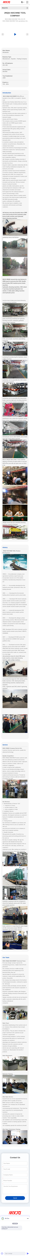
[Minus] (28, 1218)
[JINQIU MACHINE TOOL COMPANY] (6, 2)
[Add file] (2, 1253)
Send (15, 1198)
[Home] (15, 1215)
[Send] (27, 1253)
